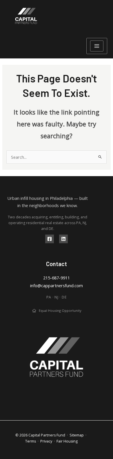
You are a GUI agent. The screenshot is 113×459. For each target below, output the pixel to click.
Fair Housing (67, 441)
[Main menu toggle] (96, 45)
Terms (30, 441)
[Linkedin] (63, 239)
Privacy (46, 441)
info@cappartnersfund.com (56, 285)
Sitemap (77, 435)
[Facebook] (49, 239)
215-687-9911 (56, 278)
